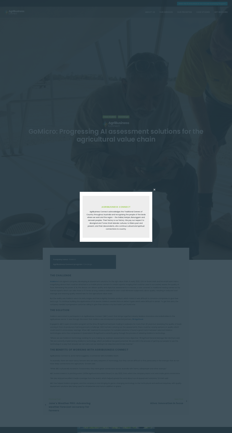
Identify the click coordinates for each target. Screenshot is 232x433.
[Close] (154, 189)
